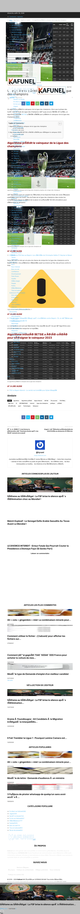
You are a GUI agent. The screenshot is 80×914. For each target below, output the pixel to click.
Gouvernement (18, 205)
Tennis (13, 257)
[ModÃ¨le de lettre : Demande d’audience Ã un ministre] (40, 770)
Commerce (16, 144)
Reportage (14, 323)
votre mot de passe (36, 56)
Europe (15, 189)
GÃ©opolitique (16, 172)
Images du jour (16, 328)
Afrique (15, 182)
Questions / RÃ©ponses (19, 333)
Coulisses (16, 347)
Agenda (15, 125)
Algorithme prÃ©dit (27, 400)
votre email (33, 71)
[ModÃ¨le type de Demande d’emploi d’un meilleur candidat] (40, 666)
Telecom (14, 307)
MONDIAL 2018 (16, 252)
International (15, 179)
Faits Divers (15, 276)
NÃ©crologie (15, 281)
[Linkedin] (42, 417)
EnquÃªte (14, 326)
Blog (10, 20)
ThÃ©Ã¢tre (17, 118)
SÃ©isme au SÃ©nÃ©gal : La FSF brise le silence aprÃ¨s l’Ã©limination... (38, 904)
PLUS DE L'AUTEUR (50, 474)
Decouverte (13, 311)
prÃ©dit (59, 403)
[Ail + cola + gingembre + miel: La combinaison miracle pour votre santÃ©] (40, 612)
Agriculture (16, 132)
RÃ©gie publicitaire (42, 870)
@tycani (40, 452)
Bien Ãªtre (16, 342)
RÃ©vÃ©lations (16, 288)
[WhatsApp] (37, 417)
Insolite (13, 278)
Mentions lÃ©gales (23, 867)
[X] (28, 417)
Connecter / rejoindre (16, 17)
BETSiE (46, 400)
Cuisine (15, 345)
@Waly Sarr (3, 908)
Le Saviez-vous (18, 349)
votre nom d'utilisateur (37, 54)
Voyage (15, 356)
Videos (11, 359)
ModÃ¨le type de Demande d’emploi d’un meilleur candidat (38, 674)
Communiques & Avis (18, 123)
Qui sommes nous (17, 25)
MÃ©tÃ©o (16, 170)
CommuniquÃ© (18, 127)
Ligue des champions (42, 403)
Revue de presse (16, 210)
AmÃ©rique (17, 184)
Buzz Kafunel (15, 267)
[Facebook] (23, 417)
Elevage (16, 151)
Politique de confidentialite (21, 34)
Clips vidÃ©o (15, 363)
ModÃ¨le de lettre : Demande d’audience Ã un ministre (35, 778)
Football (13, 250)
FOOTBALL (62, 400)
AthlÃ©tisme (15, 245)
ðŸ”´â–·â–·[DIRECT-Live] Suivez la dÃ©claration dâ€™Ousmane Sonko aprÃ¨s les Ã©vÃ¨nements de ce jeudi (22, 431)
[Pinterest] (33, 417)
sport (19, 406)
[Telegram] (51, 417)
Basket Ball (14, 241)
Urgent (15, 106)
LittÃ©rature (17, 120)
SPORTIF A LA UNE (17, 236)
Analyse (13, 314)
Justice (15, 219)
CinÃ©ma (16, 116)
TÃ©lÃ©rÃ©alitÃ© (17, 368)
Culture (13, 109)
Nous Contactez (55, 870)
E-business (14, 297)
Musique (14, 366)
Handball (14, 248)
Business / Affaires (19, 142)
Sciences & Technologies (17, 293)
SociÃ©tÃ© (15, 215)
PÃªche (15, 160)
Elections (16, 203)
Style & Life (17, 354)
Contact (11, 41)
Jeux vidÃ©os (15, 304)
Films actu (14, 361)
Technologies (26, 406)
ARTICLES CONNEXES (32, 474)
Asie (14, 186)
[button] (10, 89)
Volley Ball (14, 260)
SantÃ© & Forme (16, 212)
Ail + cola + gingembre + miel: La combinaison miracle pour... (39, 620)
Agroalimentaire (18, 134)
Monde (15, 193)
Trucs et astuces (16, 290)
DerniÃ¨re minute (18, 99)
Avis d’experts (15, 316)
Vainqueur (35, 406)
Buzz (13, 264)
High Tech (14, 300)
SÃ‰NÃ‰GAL (12, 406)
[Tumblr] (47, 417)
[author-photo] (40, 450)
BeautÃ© (16, 139)
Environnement (16, 165)
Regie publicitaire (16, 39)
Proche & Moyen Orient (20, 196)
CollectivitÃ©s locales (20, 201)
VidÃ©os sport (16, 373)
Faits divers (13, 262)
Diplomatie (16, 177)
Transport (14, 229)
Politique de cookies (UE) (16, 874)
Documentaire (15, 321)
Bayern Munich (38, 400)
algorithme (16, 400)
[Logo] (22, 94)
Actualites (12, 94)
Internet (13, 302)
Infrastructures (18, 231)
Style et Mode (15, 335)
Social (15, 222)
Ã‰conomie (54, 400)
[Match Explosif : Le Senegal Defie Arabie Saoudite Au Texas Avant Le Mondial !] (40, 509)
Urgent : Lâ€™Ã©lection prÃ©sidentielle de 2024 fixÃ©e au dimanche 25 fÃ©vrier (58, 430)
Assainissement (18, 168)
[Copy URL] (56, 417)
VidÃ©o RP (15, 370)
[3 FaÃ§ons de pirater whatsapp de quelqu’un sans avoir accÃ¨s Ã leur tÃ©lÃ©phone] (40, 786)
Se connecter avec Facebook (17, 61)
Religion (15, 224)
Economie (14, 130)
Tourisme (16, 227)
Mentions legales (16, 32)
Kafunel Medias (16, 30)
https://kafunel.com (40, 455)
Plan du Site (15, 37)
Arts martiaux (15, 238)
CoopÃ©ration (18, 175)
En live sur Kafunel (19, 104)
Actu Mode (16, 337)
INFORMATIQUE (23, 403)
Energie (15, 153)
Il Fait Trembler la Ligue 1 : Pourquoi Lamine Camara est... (37, 738)
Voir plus (10, 680)
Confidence (15, 271)
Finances (16, 156)
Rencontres (17, 352)
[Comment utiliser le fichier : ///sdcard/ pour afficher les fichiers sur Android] (40, 628)
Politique (14, 198)
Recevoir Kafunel (14, 44)
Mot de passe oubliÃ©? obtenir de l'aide (20, 63)
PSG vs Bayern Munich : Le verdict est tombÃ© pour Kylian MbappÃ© (33, 390)
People (13, 283)
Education (14, 163)
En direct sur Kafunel (20, 101)
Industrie (16, 158)
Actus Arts (16, 113)
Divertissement (16, 274)
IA (16, 403)
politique (52, 403)
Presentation (13, 23)
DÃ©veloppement (19, 146)
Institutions (16, 208)
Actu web (14, 295)
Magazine (14, 330)
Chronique (14, 319)
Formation (16, 217)
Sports (11, 234)
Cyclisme (14, 243)
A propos (14, 27)
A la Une (14, 97)
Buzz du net (15, 269)
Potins (13, 286)
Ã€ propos (11, 870)
